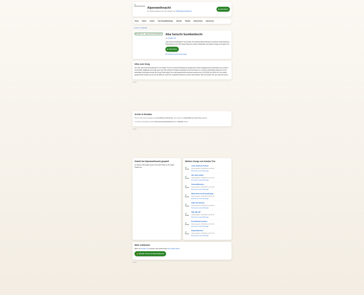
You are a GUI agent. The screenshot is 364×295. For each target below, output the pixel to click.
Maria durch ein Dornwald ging (202, 193)
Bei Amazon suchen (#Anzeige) (176, 54)
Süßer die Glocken (198, 203)
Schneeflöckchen (197, 184)
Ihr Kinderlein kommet (199, 221)
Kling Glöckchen (197, 230)
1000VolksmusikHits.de (184, 11)
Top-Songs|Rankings (165, 21)
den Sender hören (173, 248)
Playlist (187, 21)
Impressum (210, 21)
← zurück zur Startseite (139, 28)
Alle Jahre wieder (197, 175)
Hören (144, 21)
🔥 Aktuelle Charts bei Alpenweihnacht (150, 253)
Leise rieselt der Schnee (200, 166)
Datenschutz (198, 21)
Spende (179, 21)
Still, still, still (195, 212)
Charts (152, 21)
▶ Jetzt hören (223, 9)
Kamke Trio (172, 38)
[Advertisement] (182, 96)
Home (137, 21)
